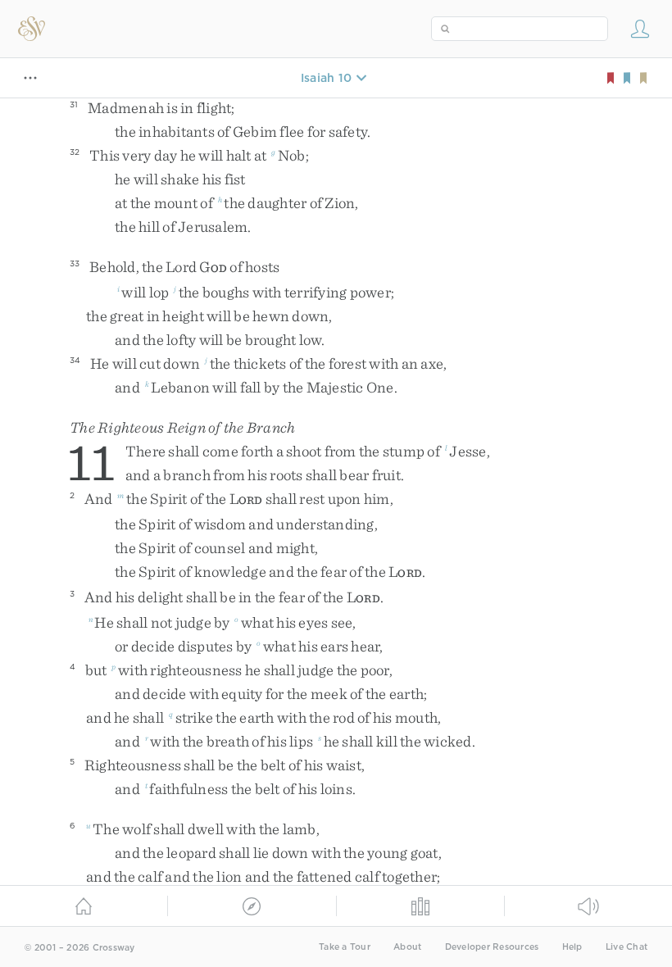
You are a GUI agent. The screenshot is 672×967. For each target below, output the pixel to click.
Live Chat (626, 947)
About (407, 947)
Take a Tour (344, 947)
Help (572, 947)
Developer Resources (492, 947)
